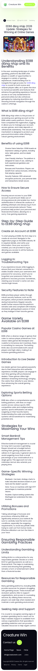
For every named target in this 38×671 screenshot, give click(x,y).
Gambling (32, 20)
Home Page (9, 650)
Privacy (13, 665)
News (19, 650)
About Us (7, 665)
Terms (20, 665)
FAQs (26, 650)
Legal (25, 665)
